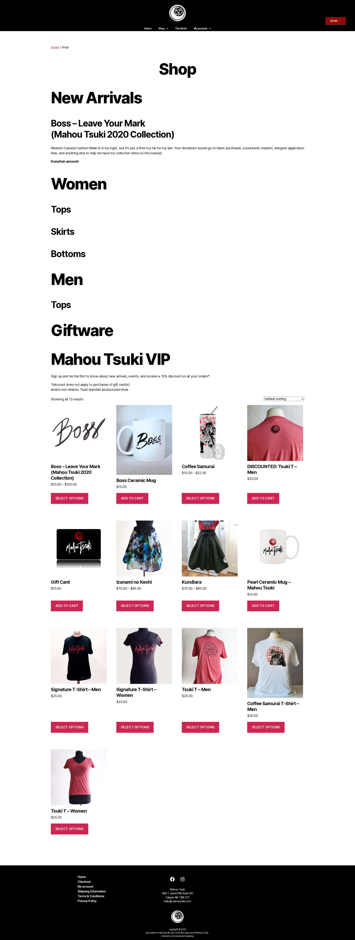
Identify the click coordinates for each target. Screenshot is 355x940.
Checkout (84, 882)
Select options (69, 498)
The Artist (181, 28)
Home (147, 28)
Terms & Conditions (91, 896)
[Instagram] (182, 879)
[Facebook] (172, 879)
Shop (161, 28)
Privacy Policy (87, 901)
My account (200, 28)
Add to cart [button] (132, 498)
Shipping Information (92, 891)
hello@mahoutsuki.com (177, 901)
